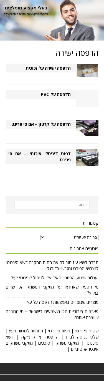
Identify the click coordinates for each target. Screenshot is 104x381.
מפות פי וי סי (59, 331)
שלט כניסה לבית (82, 337)
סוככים (44, 343)
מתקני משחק (67, 343)
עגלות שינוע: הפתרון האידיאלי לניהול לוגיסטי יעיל (54, 278)
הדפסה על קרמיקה (39, 337)
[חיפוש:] (52, 205)
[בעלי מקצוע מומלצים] (52, 39)
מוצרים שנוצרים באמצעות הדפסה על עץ (62, 302)
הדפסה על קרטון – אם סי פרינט (41, 124)
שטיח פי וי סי (86, 331)
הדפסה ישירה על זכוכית (48, 68)
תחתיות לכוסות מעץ (26, 331)
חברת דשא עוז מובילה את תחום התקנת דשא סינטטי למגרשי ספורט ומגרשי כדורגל (52, 265)
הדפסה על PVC (56, 94)
